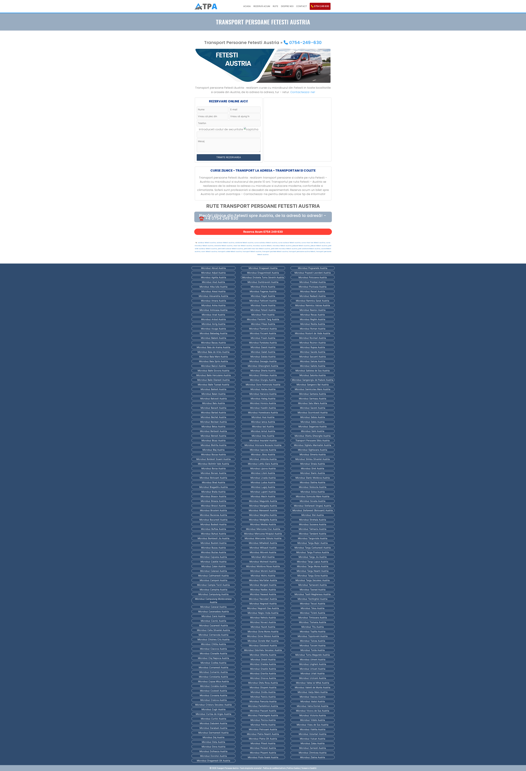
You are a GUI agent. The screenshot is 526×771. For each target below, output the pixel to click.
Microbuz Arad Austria (213, 314)
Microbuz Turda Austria (312, 650)
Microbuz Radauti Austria (312, 296)
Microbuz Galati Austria (263, 352)
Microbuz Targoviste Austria (312, 538)
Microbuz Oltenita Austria (263, 654)
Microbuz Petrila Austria (263, 724)
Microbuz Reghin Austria (312, 319)
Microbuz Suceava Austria (312, 524)
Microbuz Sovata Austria (312, 501)
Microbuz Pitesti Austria (263, 743)
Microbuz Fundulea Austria (263, 342)
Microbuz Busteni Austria (213, 543)
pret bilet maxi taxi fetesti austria (257, 249)
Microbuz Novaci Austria (263, 622)
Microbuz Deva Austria (213, 746)
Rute (275, 6)
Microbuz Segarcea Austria (312, 426)
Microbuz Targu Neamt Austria (312, 571)
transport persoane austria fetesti (302, 252)
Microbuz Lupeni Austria (263, 491)
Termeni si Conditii (308, 767)
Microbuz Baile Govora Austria (213, 370)
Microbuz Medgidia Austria (263, 519)
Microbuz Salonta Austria (312, 375)
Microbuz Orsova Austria (263, 678)
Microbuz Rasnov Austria (312, 310)
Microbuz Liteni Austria (263, 473)
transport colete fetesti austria (230, 252)
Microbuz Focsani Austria (263, 333)
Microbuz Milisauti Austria (263, 547)
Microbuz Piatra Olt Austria (263, 738)
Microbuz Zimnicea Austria (312, 752)
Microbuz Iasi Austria (263, 426)
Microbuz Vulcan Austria (312, 738)
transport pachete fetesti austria (275, 252)
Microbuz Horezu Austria (263, 403)
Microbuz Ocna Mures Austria (263, 631)
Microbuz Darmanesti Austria (213, 732)
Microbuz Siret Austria (312, 468)
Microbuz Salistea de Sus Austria (312, 370)
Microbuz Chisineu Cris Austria (213, 639)
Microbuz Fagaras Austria (263, 291)
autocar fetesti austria (225, 243)
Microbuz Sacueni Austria (312, 356)
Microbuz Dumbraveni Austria (263, 282)
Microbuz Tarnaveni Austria (312, 585)
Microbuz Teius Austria (312, 608)
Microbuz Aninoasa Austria (213, 310)
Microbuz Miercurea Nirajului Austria (263, 533)
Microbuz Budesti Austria (213, 524)
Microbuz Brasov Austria (213, 496)
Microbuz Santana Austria (312, 393)
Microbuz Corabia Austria (213, 686)
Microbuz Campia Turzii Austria (213, 585)
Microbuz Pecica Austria (263, 720)
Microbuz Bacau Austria (213, 342)
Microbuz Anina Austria (213, 305)
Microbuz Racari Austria (312, 291)
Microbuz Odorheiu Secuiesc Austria (263, 650)
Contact (301, 6)
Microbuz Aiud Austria (213, 282)
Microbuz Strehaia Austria (312, 519)
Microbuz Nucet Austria (263, 626)
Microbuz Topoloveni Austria (313, 636)
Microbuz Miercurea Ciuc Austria (263, 529)
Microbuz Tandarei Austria (312, 533)
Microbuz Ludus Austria (263, 482)
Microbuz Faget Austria (263, 296)
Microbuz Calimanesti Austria (213, 575)
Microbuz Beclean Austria (213, 421)
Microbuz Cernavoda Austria (213, 634)
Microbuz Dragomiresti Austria (263, 272)
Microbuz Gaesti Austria (263, 347)
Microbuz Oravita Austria (263, 673)
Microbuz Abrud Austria (213, 268)
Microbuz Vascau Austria (312, 696)
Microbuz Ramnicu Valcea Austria (312, 305)
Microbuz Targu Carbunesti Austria (313, 547)
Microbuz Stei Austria (312, 515)
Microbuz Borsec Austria (213, 473)
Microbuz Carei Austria (213, 616)
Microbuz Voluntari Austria (312, 734)
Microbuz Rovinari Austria (312, 338)
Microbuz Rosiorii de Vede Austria (312, 333)
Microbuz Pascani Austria (263, 710)
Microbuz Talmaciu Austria (312, 529)
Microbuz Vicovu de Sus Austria (312, 710)
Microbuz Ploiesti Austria (263, 748)
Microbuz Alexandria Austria (213, 296)
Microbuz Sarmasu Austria (312, 398)
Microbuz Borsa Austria (213, 468)
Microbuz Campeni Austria (213, 580)
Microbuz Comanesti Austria (213, 667)
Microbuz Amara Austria (213, 300)
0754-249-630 (305, 42)
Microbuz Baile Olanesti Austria (213, 380)
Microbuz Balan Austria (213, 393)
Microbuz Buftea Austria (213, 529)
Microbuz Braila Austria (213, 491)
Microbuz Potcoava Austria (312, 277)
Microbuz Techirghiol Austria (312, 599)
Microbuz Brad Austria (213, 482)
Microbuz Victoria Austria (312, 715)
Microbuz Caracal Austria (213, 606)
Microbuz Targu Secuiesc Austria (312, 580)
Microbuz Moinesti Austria (263, 561)
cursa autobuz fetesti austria (265, 243)
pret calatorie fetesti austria (309, 249)
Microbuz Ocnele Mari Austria (263, 640)
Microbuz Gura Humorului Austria (263, 384)
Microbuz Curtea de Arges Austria (213, 714)
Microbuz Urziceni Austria (312, 678)
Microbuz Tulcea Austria (312, 640)
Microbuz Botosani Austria (213, 477)
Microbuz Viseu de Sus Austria (312, 724)
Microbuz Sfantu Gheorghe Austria (313, 435)
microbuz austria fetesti (262, 246)
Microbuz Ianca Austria (263, 421)
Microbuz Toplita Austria (312, 631)
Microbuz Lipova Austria (263, 468)
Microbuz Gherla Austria (262, 370)
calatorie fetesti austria (244, 243)
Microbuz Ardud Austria (213, 319)
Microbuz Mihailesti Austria (263, 543)
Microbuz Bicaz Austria (213, 440)
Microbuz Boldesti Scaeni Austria (213, 459)
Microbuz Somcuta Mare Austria (312, 496)
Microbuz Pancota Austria (263, 701)
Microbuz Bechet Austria (213, 417)
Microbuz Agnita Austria (213, 277)
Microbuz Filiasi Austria (263, 324)
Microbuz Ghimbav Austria (263, 375)
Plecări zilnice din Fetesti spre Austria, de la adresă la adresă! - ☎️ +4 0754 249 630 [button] (262, 217)
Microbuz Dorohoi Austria (213, 756)
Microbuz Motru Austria (263, 575)
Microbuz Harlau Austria (262, 389)
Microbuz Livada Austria (263, 477)
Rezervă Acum (261, 6)
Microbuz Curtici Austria (213, 718)
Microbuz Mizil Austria (263, 557)
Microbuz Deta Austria (213, 742)
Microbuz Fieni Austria (263, 314)
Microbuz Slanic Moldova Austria (312, 477)
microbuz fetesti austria (282, 246)
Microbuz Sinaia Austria (312, 463)
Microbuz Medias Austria (263, 524)
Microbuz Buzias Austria (213, 552)
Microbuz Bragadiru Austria (213, 487)
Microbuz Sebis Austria (313, 421)
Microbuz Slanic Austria (312, 473)
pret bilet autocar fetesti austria (230, 249)
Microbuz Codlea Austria (213, 662)
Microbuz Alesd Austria (213, 291)
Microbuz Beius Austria (213, 426)
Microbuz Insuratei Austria (263, 440)
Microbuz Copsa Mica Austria (213, 681)
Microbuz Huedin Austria (263, 407)
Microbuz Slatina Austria (312, 482)
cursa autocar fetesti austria (289, 243)
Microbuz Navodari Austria (263, 599)
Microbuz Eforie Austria (263, 286)
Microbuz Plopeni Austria (263, 752)
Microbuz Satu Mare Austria (312, 403)
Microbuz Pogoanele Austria (312, 268)
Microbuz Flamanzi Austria (263, 328)
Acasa (247, 6)
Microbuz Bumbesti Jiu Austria (213, 538)
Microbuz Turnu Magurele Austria (312, 654)
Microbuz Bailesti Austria (213, 389)
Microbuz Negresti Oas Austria (263, 608)
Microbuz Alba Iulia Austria (213, 286)
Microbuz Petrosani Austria (263, 729)
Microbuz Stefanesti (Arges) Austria (312, 505)
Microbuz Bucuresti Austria (213, 519)
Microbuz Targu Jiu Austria (313, 557)
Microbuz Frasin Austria (263, 338)
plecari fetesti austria (319, 246)
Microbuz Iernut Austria (263, 431)
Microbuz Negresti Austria (263, 603)
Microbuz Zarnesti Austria (312, 748)
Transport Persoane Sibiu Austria (312, 440)
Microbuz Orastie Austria (263, 668)
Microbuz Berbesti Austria (213, 431)
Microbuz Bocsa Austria (213, 454)
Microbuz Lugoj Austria (263, 487)
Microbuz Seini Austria (312, 431)
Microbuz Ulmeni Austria (312, 659)
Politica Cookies (293, 767)
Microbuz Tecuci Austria (312, 603)
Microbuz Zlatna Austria (312, 757)
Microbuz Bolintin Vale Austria (213, 463)
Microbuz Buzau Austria (213, 547)
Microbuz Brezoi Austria (213, 505)
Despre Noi (287, 6)
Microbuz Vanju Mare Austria (313, 692)
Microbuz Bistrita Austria (213, 445)
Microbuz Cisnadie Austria (213, 653)
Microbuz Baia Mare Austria (213, 356)
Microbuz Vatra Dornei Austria (312, 706)
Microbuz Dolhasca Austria (213, 751)
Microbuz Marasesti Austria (263, 510)
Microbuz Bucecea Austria (213, 515)
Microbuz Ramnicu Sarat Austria (312, 300)
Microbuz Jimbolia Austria (263, 459)
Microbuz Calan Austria (213, 566)
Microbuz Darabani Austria (213, 728)
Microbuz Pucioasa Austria (312, 286)
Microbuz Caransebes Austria (213, 611)
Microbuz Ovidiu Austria (263, 692)
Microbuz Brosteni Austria (213, 510)
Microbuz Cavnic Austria (213, 620)
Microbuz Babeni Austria (213, 338)
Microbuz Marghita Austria (263, 515)
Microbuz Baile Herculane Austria (213, 375)
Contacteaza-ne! (302, 92)
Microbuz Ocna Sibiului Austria (263, 636)
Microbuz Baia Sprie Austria (213, 361)
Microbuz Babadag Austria (213, 333)
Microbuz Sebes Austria (312, 417)
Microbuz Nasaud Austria (263, 594)
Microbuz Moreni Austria (263, 571)
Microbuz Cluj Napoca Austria (213, 658)
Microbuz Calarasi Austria (213, 571)
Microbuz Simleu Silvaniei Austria (312, 459)
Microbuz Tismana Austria (312, 622)
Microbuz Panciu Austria (263, 696)
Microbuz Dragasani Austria (263, 268)
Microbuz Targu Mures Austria (312, 566)
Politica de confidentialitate (274, 767)
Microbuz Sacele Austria (312, 352)
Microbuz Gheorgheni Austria (263, 366)
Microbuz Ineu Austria (263, 435)
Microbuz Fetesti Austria (263, 310)
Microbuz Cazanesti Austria (213, 625)
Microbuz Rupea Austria (312, 347)
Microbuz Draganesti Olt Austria (213, 760)
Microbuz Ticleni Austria (312, 612)
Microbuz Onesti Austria (263, 659)
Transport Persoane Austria (227, 767)
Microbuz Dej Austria (213, 737)
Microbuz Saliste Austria (312, 366)
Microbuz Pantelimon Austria (263, 706)
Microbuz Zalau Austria (313, 743)
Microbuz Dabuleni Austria (213, 723)
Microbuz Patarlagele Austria (263, 715)
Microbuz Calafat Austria (213, 561)
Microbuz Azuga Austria (213, 328)
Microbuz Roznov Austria (312, 342)
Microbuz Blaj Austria (213, 449)
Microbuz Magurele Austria (263, 501)
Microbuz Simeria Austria (313, 454)
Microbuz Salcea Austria (312, 361)
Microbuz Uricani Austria (312, 668)
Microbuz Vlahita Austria (312, 729)
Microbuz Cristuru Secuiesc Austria (213, 704)
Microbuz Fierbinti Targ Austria (263, 319)
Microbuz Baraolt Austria (213, 407)
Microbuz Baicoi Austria (213, 366)
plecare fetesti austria (301, 246)
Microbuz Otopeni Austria (263, 687)
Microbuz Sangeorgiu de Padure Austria (312, 380)
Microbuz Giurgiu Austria (263, 380)
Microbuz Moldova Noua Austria (263, 566)
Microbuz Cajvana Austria (213, 557)
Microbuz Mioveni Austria (263, 552)
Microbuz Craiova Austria (213, 700)
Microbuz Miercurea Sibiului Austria (263, 538)
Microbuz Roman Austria (312, 328)
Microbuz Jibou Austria (263, 454)
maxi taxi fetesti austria (242, 246)
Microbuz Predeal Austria (312, 282)
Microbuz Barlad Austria (213, 412)
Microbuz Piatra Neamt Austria (263, 734)
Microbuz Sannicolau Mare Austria (312, 389)
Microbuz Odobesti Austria (263, 645)
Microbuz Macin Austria (263, 496)
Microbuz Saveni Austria (312, 407)
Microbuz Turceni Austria (312, 645)
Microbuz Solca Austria (313, 491)
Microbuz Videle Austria (312, 720)
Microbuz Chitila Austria (213, 644)
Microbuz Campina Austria (213, 589)
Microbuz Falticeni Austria (262, 300)
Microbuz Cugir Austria (213, 709)
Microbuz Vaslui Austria (312, 701)
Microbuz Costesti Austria (213, 690)
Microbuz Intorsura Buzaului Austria (263, 445)
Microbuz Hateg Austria (263, 398)
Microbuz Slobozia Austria (312, 487)
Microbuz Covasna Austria (213, 695)
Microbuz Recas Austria (312, 314)
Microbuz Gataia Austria (262, 356)
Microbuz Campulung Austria (213, 594)
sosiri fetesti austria (209, 252)
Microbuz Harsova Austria (262, 393)
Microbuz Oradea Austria (263, 664)
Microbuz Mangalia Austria (263, 505)
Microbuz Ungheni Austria (312, 664)
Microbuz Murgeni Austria (263, 585)
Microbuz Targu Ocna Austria (312, 575)
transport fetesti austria (252, 252)
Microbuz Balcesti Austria (213, 398)
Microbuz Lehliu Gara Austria (263, 463)
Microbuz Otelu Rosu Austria (263, 682)
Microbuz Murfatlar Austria (263, 580)
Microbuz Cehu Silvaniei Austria (213, 630)
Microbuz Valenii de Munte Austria (312, 687)
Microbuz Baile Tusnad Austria (213, 384)
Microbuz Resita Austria (312, 324)
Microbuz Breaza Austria (213, 501)
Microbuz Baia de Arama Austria (213, 347)
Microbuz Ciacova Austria (213, 648)
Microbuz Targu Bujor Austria (312, 543)
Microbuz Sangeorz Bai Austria (313, 384)
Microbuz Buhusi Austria (213, 533)
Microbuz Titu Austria (312, 626)
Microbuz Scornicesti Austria (313, 412)
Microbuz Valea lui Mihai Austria (312, 682)
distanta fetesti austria (223, 246)
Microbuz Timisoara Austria (312, 617)
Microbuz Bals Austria (213, 403)
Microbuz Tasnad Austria (312, 589)
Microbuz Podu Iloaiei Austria (263, 757)
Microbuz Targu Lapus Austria (312, 561)
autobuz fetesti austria (207, 243)
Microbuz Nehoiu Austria (263, 617)
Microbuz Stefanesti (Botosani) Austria (312, 510)
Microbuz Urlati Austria (313, 673)
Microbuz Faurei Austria (263, 305)
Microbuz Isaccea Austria (263, 449)
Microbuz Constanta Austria (213, 676)
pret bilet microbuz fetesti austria (284, 249)
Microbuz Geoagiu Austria (262, 361)
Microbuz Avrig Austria (213, 324)
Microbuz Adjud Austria (213, 272)
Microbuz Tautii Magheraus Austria (313, 594)
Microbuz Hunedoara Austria (263, 412)
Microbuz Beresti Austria (213, 435)
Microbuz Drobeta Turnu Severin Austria (263, 277)
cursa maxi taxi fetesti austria (313, 243)
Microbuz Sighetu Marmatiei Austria (312, 445)
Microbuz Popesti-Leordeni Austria (313, 272)
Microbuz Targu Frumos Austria (312, 552)
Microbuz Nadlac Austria (263, 589)
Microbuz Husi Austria (262, 417)
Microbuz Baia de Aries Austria (213, 352)
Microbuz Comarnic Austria (213, 672)
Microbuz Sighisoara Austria (312, 449)
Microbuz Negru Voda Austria (263, 612)
